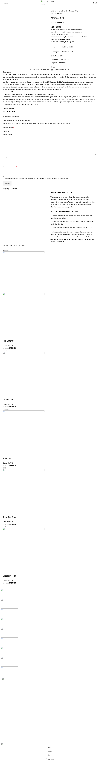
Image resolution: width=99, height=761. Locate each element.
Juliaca (3, 732)
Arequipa (4, 739)
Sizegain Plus (9, 576)
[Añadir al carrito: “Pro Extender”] (5, 337)
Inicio (53, 11)
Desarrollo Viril (61, 11)
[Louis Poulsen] (9, 613)
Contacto (37, 739)
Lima (3, 725)
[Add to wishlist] (21, 337)
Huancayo (5, 736)
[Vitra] (9, 594)
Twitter (69, 732)
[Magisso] (9, 603)
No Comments (63, 685)
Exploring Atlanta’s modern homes (62, 682)
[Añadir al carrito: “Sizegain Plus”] (5, 572)
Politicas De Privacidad (42, 725)
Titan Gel (7, 458)
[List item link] (24, 703)
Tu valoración (8, 134)
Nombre (6, 158)
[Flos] (9, 652)
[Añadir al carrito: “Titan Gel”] (5, 454)
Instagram (70, 725)
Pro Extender (9, 341)
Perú (3, 721)
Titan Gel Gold (9, 517)
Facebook (70, 721)
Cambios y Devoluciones (43, 728)
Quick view (10, 337)
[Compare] (15, 337)
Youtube (70, 728)
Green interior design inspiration (62, 690)
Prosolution (8, 399)
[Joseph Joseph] (9, 632)
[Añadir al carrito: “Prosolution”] (5, 395)
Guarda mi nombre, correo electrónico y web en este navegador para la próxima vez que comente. (36, 178)
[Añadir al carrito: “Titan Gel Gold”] (5, 513)
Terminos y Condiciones (42, 732)
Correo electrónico (10, 167)
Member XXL (62, 63)
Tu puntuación (8, 127)
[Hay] (9, 642)
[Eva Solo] (9, 661)
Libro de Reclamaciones (42, 736)
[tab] (34, 70)
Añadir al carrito (68, 47)
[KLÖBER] (9, 623)
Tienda (69, 736)
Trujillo (3, 728)
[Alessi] (9, 671)
